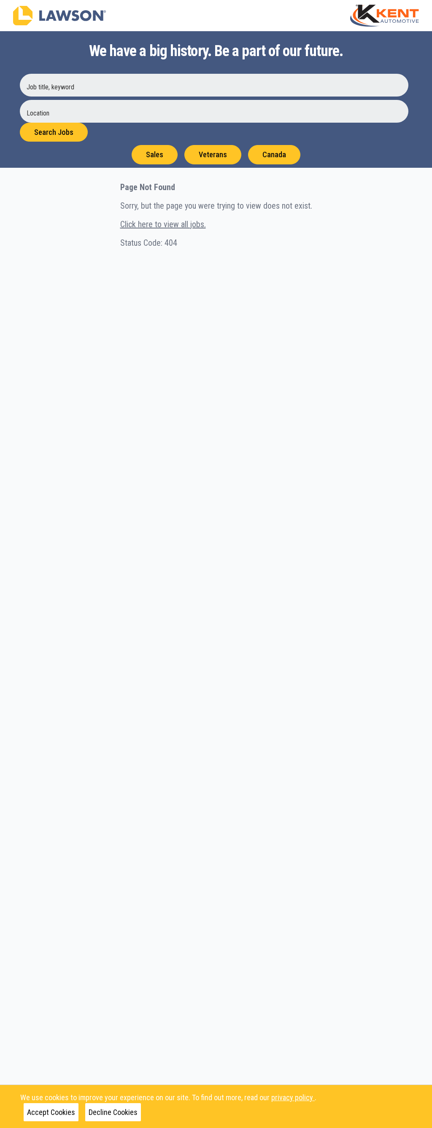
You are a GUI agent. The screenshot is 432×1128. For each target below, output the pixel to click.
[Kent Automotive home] (384, 16)
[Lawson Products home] (59, 15)
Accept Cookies (51, 1112)
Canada (274, 154)
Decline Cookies (113, 1112)
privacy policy (293, 1097)
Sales (154, 154)
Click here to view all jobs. (163, 224)
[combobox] (214, 85)
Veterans (213, 154)
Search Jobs (53, 132)
